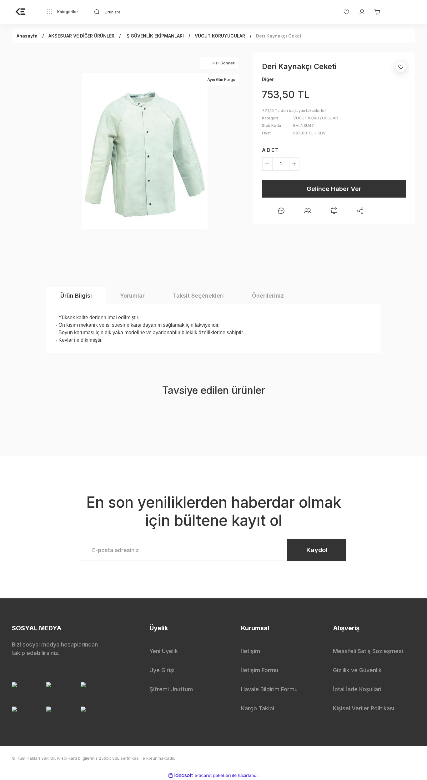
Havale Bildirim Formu (269, 689)
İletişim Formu (259, 670)
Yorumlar (132, 295)
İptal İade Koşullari (357, 689)
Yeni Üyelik (163, 651)
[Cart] (374, 12)
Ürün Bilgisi (76, 295)
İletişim (250, 651)
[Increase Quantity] (294, 164)
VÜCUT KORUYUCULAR (315, 118)
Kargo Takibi (257, 708)
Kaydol (316, 550)
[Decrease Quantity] (267, 164)
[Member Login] (359, 12)
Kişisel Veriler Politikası (363, 708)
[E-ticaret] (212, 775)
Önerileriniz (268, 295)
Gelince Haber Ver (334, 189)
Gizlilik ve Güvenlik (357, 670)
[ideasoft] (180, 775)
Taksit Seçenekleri (198, 295)
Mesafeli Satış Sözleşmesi (368, 651)
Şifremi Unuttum (171, 689)
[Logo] (20, 12)
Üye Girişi (161, 670)
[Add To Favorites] (401, 67)
